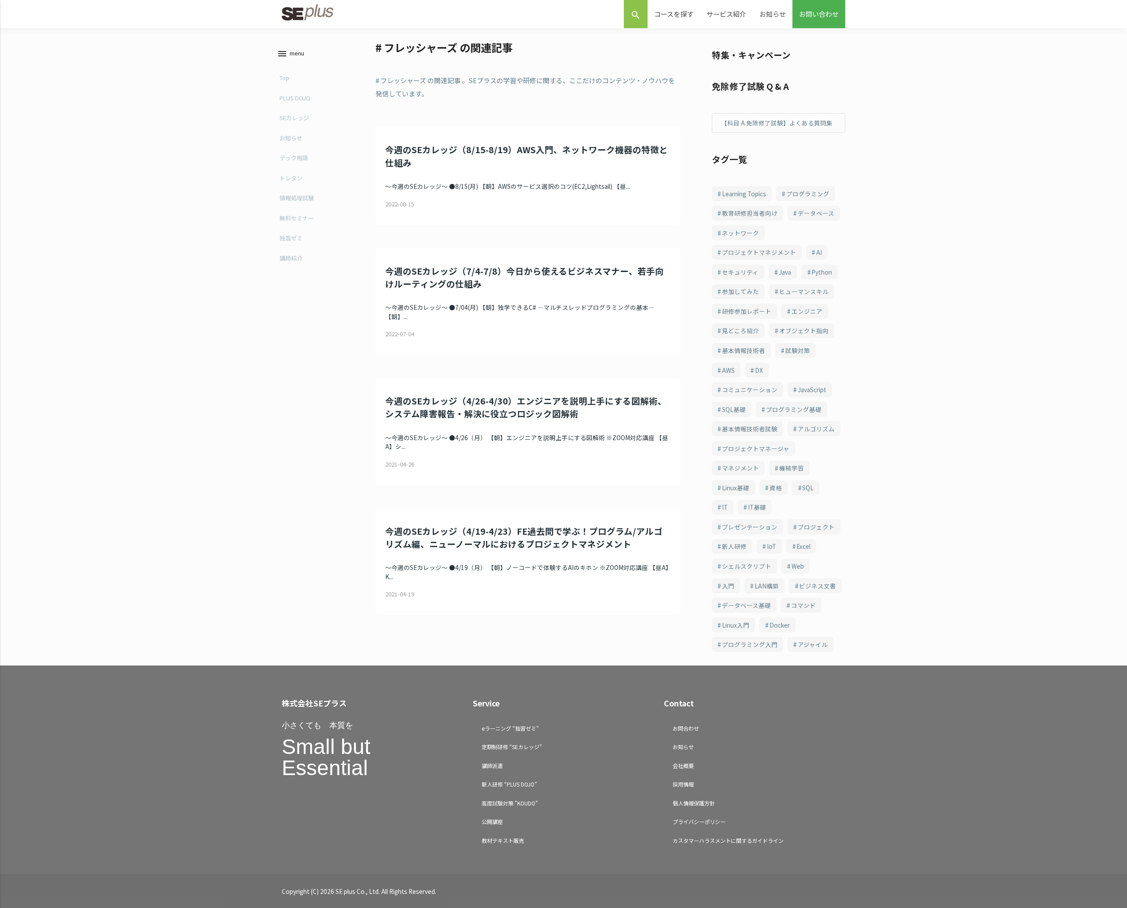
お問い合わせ (819, 13)
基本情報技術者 (743, 350)
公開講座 (492, 821)
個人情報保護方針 (694, 803)
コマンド (803, 605)
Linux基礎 (735, 487)
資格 (776, 487)
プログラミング (807, 193)
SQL (808, 487)
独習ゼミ (291, 238)
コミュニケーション (749, 389)
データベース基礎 (746, 605)
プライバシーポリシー (699, 821)
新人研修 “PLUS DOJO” (509, 784)
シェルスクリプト (746, 566)
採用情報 (683, 784)
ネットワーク (740, 232)
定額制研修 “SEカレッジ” (512, 746)
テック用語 (294, 158)
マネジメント (740, 467)
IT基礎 (757, 507)
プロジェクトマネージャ (755, 448)
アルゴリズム (816, 428)
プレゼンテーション (749, 526)
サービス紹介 (726, 13)
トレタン (291, 178)
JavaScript (812, 389)
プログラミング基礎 (793, 409)
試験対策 (797, 350)
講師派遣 (492, 765)
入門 (728, 585)
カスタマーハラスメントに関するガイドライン (728, 840)
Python (821, 272)
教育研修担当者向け (749, 213)
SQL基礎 (734, 409)
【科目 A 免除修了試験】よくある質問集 (776, 122)
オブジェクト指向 (804, 330)
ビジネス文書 (817, 585)
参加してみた (740, 291)
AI (819, 252)
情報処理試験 (297, 198)
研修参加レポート (746, 311)
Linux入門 (735, 625)
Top (284, 78)
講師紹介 (291, 258)
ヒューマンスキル (804, 291)
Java (785, 272)
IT (725, 507)
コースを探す (673, 13)
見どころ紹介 (740, 330)
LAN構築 (767, 585)
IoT (771, 546)
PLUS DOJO (295, 98)
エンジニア (807, 311)
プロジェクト (816, 526)
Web (798, 566)
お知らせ (772, 13)
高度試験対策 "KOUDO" (510, 803)
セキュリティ (740, 272)
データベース (816, 213)
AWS (728, 370)
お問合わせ (686, 728)
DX (759, 370)
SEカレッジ (294, 118)
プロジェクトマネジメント (759, 252)
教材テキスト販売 (503, 840)
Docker (780, 625)
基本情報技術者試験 (749, 428)
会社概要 (683, 765)
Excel (803, 546)
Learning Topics (744, 193)
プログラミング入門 (749, 644)
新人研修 (734, 546)
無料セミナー (297, 218)
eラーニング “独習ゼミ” (510, 728)
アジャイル (813, 644)
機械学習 (791, 467)
